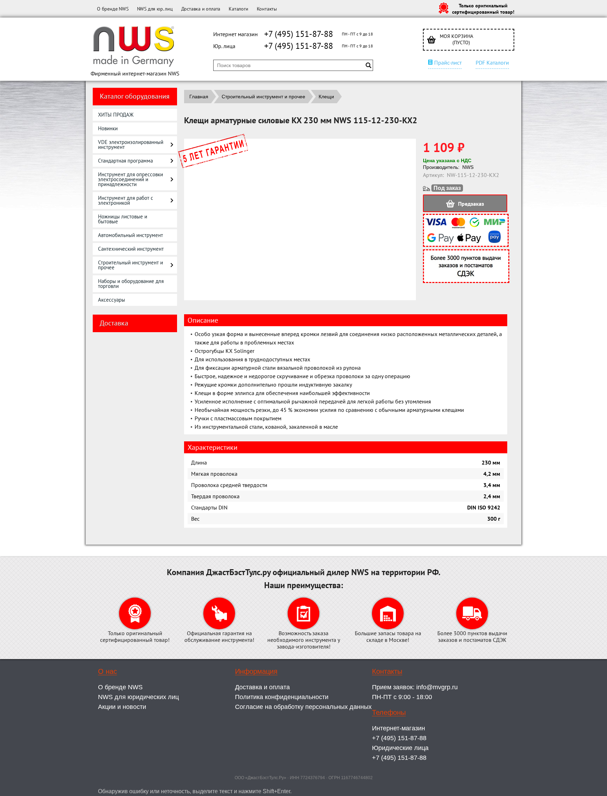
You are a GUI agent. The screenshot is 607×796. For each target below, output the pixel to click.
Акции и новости (122, 706)
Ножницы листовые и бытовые (122, 219)
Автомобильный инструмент (130, 235)
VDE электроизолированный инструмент (130, 144)
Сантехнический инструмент (131, 248)
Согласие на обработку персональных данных (303, 706)
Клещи (326, 96)
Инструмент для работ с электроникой (125, 200)
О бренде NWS (113, 9)
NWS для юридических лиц (138, 696)
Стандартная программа (125, 160)
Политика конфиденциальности (281, 696)
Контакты (267, 9)
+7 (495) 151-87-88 (298, 33)
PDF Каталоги (492, 62)
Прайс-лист (448, 62)
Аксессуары (111, 299)
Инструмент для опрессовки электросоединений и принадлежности (130, 179)
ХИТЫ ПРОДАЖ (115, 114)
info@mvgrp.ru (437, 687)
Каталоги (238, 9)
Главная (198, 96)
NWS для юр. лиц (155, 9)
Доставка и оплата (201, 9)
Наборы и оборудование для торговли (131, 283)
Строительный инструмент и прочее (130, 265)
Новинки (108, 128)
